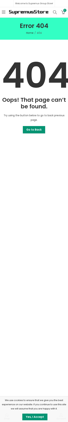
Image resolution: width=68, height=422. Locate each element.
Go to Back (34, 129)
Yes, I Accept (35, 417)
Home (29, 33)
